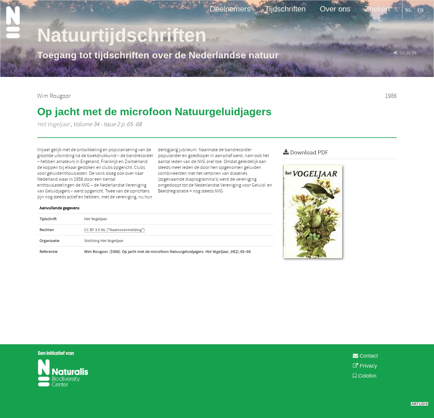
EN (420, 10)
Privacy (367, 366)
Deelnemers (230, 8)
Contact (368, 356)
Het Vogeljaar (53, 124)
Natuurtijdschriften (121, 35)
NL (408, 10)
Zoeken (377, 8)
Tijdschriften (285, 8)
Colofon (366, 376)
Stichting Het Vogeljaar (103, 240)
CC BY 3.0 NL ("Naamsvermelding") (114, 230)
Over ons (335, 8)
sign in (407, 53)
